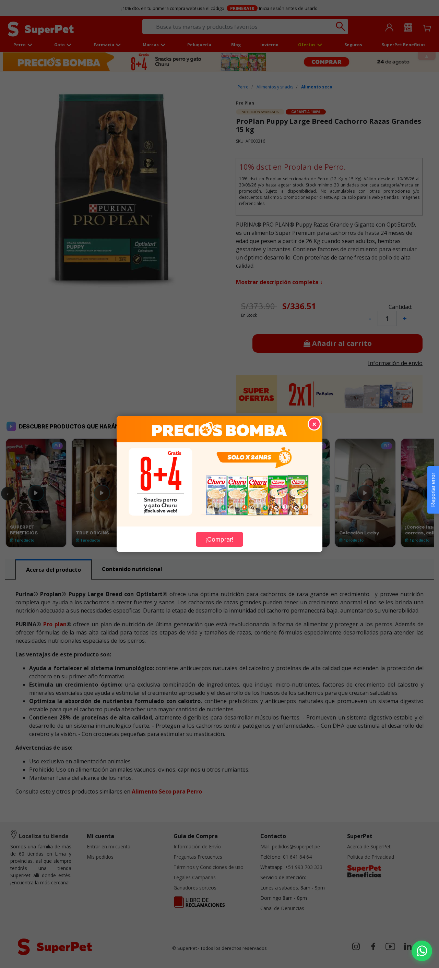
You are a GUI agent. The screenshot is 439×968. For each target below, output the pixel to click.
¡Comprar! (219, 539)
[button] (422, 951)
